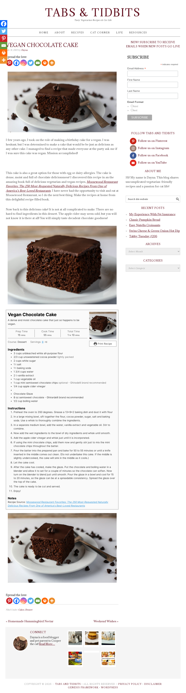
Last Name (133, 90)
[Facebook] (16, 63)
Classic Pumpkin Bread (144, 219)
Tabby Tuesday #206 (143, 236)
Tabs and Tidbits (68, 683)
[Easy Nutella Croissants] (108, 644)
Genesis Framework (83, 687)
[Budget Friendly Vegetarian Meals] (108, 664)
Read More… (47, 644)
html (135, 106)
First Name (133, 79)
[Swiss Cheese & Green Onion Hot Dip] (75, 664)
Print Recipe (104, 343)
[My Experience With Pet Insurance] (75, 644)
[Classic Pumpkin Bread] (91, 644)
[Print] (45, 63)
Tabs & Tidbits (93, 12)
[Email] (38, 63)
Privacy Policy (130, 683)
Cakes (21, 609)
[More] (52, 63)
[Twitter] (30, 63)
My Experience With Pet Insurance (152, 214)
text (135, 110)
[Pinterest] (9, 601)
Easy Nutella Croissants (144, 225)
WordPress (109, 687)
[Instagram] (23, 63)
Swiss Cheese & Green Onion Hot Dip (154, 231)
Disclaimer (153, 683)
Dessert (28, 609)
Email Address (136, 68)
